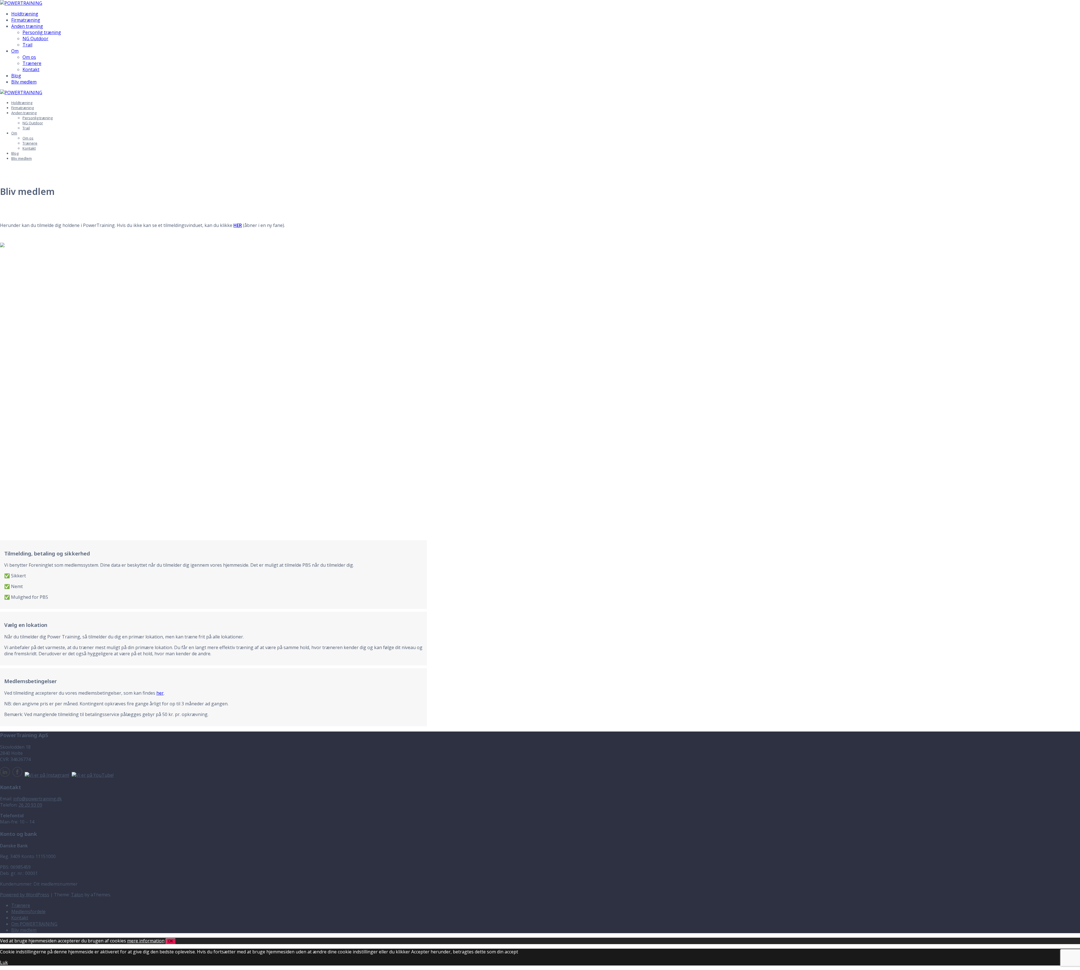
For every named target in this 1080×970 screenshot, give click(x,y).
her (160, 693)
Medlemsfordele (28, 911)
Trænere (31, 63)
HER (237, 225)
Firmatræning (25, 20)
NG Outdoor (35, 38)
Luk (4, 962)
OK (170, 941)
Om (15, 51)
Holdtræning (24, 14)
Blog (16, 76)
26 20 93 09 (30, 805)
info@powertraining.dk (37, 799)
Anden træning (27, 26)
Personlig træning (41, 32)
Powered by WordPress (24, 895)
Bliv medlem (24, 82)
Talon (77, 895)
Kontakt (30, 69)
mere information (146, 941)
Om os (29, 57)
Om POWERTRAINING (34, 924)
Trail (27, 45)
